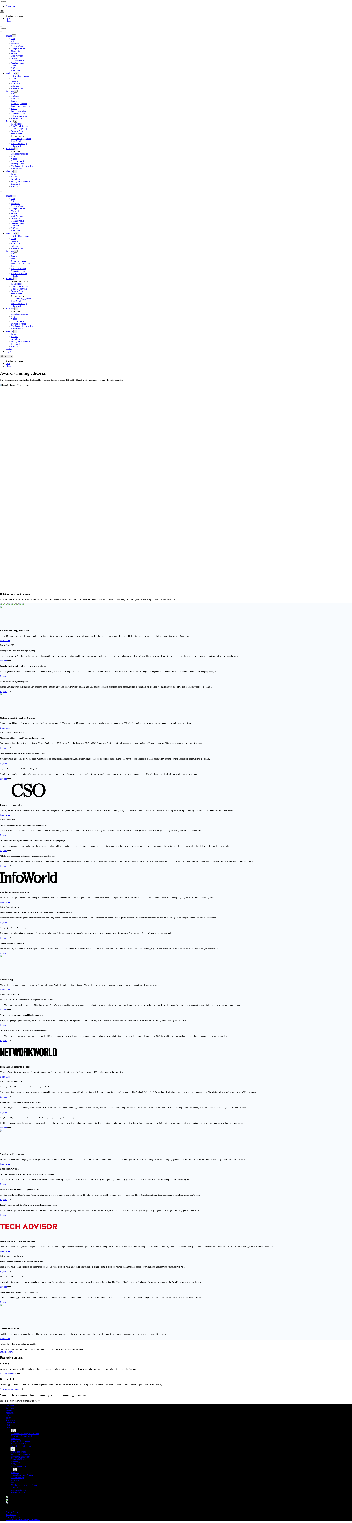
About (8, 1418)
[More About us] (15, 171)
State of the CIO (18, 133)
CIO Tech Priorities (19, 126)
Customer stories (18, 161)
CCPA (14, 1464)
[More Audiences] (17, 73)
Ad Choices (11, 1514)
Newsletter (10, 1420)
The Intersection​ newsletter (22, 166)
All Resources (17, 329)
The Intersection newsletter (22, 326)
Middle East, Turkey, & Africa (24, 1485)
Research (9, 121)
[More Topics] (13, 1430)
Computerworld (18, 48)
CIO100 (14, 66)
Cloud (13, 78)
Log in (8, 351)
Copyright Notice (18, 1459)
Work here (15, 179)
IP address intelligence (20, 1441)
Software (15, 86)
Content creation (18, 113)
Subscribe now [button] (6, 1352)
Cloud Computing (19, 129)
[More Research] (15, 121)
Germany (15, 1480)
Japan (8, 18)
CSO (13, 41)
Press (13, 174)
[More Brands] (14, 35)
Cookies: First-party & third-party (25, 1433)
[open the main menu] (1, 191)
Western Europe (18, 1492)
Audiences (10, 73)
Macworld (15, 51)
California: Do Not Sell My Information (23, 1519)
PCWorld (15, 53)
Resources (10, 148)
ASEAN (15, 1472)
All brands (15, 70)
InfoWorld (15, 43)
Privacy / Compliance (20, 181)
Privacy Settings (13, 1517)
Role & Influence (18, 141)
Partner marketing (18, 111)
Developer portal (18, 164)
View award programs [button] (11, 1389)
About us (9, 171)
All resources (16, 168)
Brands (9, 36)
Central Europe (17, 1477)
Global (8, 21)
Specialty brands (18, 63)
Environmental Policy (20, 1457)
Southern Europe (18, 1490)
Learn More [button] (5, 640)
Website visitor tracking (21, 1446)
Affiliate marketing (19, 116)
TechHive (15, 58)
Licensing (15, 184)
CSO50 (14, 68)
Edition (7, 356)
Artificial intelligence (20, 76)
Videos (14, 159)
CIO (13, 38)
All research (16, 146)
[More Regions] (15, 1469)
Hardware (15, 83)
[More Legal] (12, 1449)
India (13, 1482)
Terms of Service (18, 1452)
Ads (13, 94)
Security (14, 81)
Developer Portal (18, 324)
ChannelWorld (17, 61)
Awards (14, 176)
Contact (9, 349)
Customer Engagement (21, 138)
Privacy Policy (12, 1512)
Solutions (10, 91)
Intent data (15, 101)
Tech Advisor (17, 56)
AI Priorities (16, 124)
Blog (13, 156)
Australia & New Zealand (22, 1475)
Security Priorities (18, 131)
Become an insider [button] (10, 1374)
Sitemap (9, 1427)
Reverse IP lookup (19, 1443)
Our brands (10, 1405)
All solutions (16, 118)
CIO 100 (15, 226)
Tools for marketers (19, 154)
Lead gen (15, 98)
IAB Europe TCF (18, 1466)
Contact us (10, 6)
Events (14, 108)
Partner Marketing (19, 143)
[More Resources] (16, 148)
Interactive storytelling (20, 106)
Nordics (14, 1487)
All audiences (17, 88)
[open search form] (1, 26)
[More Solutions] (16, 91)
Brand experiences (19, 103)
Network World (18, 46)
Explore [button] (5, 661)
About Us (15, 186)
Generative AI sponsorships (23, 1436)
